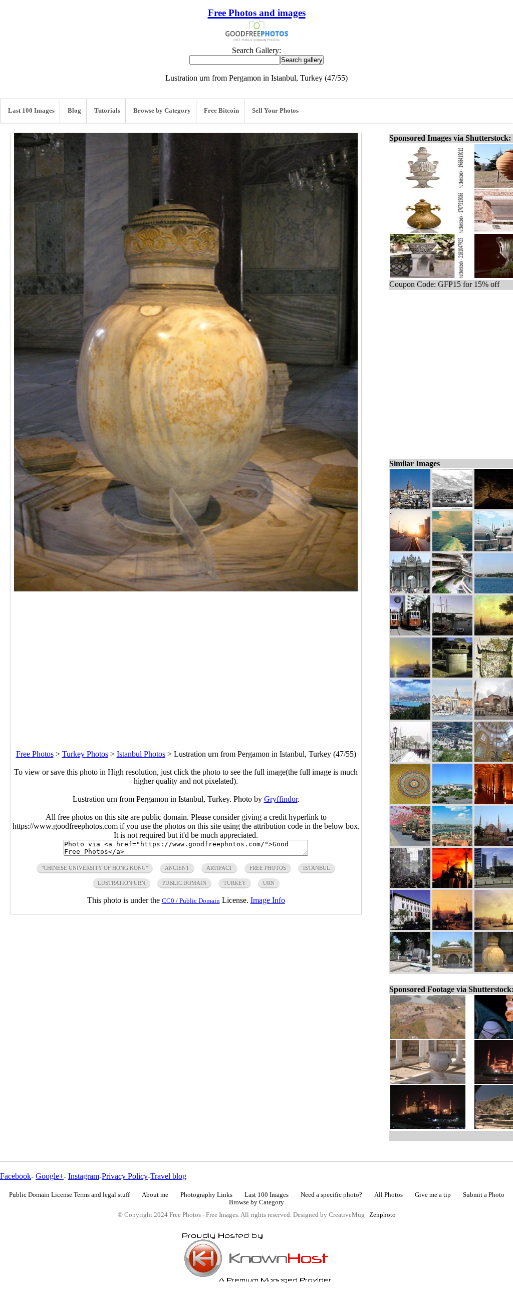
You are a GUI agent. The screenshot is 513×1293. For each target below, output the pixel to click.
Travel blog (168, 1176)
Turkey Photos (85, 754)
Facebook (15, 1176)
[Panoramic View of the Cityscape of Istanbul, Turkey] (452, 801)
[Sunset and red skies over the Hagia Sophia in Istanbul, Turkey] (452, 885)
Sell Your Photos (275, 110)
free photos (267, 868)
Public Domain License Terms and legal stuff (69, 1194)
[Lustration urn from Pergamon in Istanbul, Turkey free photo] (186, 588)
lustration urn (121, 883)
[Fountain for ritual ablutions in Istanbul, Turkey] (452, 969)
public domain (184, 883)
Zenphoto (382, 1214)
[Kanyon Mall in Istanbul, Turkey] (452, 590)
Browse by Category (162, 110)
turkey (234, 883)
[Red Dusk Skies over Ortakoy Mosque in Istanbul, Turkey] (452, 927)
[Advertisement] (186, 661)
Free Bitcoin (221, 110)
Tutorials (107, 110)
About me (155, 1194)
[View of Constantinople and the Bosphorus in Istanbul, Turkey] (410, 675)
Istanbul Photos (141, 754)
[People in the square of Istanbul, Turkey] (452, 759)
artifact (219, 868)
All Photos (388, 1194)
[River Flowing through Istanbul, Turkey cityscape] (410, 717)
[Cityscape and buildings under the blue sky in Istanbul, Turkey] (452, 843)
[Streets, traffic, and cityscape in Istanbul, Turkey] (410, 548)
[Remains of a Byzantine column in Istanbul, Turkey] (452, 675)
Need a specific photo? (331, 1194)
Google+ (50, 1176)
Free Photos (35, 754)
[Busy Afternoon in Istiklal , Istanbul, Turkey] (410, 885)
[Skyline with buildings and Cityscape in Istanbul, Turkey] (452, 717)
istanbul (316, 868)
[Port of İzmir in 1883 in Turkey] (452, 506)
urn (269, 883)
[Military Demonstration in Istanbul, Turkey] (410, 843)
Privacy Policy (125, 1176)
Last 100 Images (31, 110)
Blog (74, 110)
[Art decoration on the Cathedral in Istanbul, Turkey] (410, 801)
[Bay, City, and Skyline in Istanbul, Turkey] (452, 548)
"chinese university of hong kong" (95, 868)
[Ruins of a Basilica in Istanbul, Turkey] (410, 969)
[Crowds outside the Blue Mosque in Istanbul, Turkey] (410, 759)
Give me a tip (433, 1194)
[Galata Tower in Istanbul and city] (410, 506)
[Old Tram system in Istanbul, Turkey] (410, 632)
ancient (177, 868)
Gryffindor (281, 799)
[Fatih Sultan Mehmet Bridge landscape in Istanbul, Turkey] (452, 632)
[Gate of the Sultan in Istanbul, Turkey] (410, 590)
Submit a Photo (483, 1194)
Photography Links (206, 1194)
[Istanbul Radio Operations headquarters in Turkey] (410, 927)
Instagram (83, 1176)
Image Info (267, 900)
